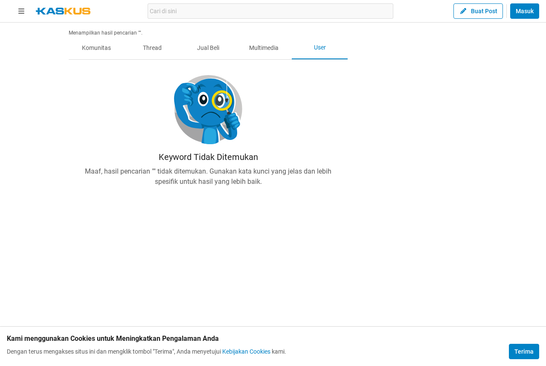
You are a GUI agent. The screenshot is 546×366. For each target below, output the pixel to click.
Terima (524, 351)
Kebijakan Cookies (246, 351)
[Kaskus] (63, 11)
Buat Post (484, 11)
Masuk (525, 11)
